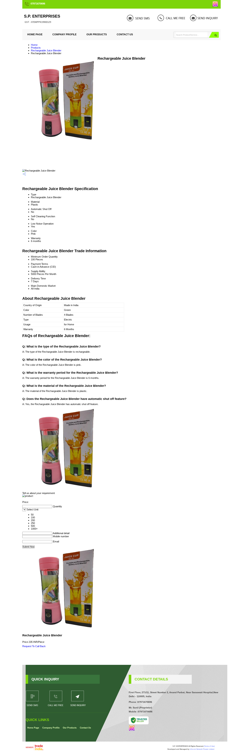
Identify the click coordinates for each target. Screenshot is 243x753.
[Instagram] (215, 5)
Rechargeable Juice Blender (46, 50)
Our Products (96, 34)
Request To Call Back (34, 646)
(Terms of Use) (209, 746)
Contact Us (125, 34)
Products (36, 47)
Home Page (34, 34)
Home (34, 44)
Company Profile (64, 34)
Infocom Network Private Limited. (202, 749)
